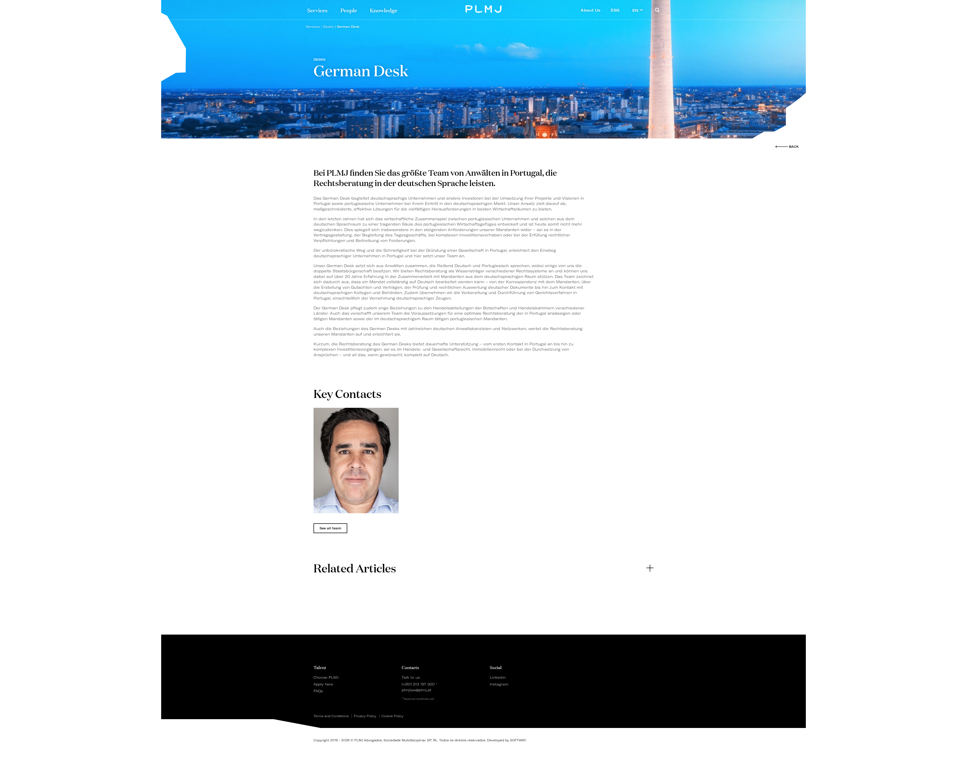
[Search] (657, 10)
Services (317, 10)
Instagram (499, 684)
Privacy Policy (365, 716)
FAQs (318, 691)
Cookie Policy (392, 716)
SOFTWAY (518, 740)
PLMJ (483, 8)
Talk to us (411, 677)
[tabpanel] (356, 460)
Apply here (323, 684)
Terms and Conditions (331, 716)
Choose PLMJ (326, 677)
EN (636, 10)
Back (794, 147)
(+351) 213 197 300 (418, 684)
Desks (328, 26)
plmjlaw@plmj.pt (416, 690)
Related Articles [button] (355, 567)
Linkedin (498, 677)
